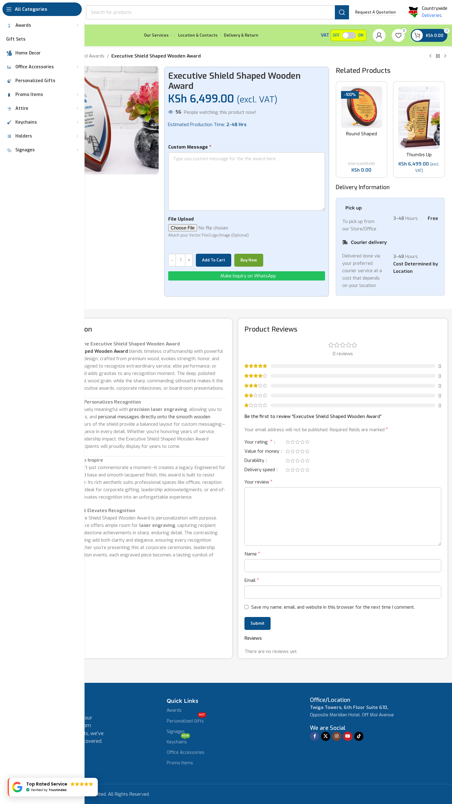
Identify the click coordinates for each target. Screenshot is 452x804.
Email (251, 580)
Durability (254, 461)
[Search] (342, 12)
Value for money (262, 451)
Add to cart (213, 260)
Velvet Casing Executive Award (362, 125)
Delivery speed (260, 470)
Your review (258, 482)
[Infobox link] (330, 700)
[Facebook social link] (314, 736)
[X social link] (325, 736)
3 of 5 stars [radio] (297, 442)
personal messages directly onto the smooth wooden (154, 417)
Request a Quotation (375, 12)
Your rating (258, 442)
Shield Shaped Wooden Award (94, 351)
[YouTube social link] (347, 736)
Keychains (178, 741)
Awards (174, 710)
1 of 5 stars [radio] (287, 442)
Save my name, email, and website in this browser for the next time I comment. (333, 607)
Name (252, 554)
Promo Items (180, 763)
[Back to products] (438, 56)
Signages (176, 731)
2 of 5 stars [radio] (292, 442)
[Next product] (445, 56)
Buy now (248, 260)
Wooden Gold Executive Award (419, 158)
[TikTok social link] (358, 736)
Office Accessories (185, 752)
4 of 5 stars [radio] (302, 442)
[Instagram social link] (336, 736)
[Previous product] (430, 56)
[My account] (379, 35)
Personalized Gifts (186, 720)
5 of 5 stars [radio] (307, 442)
